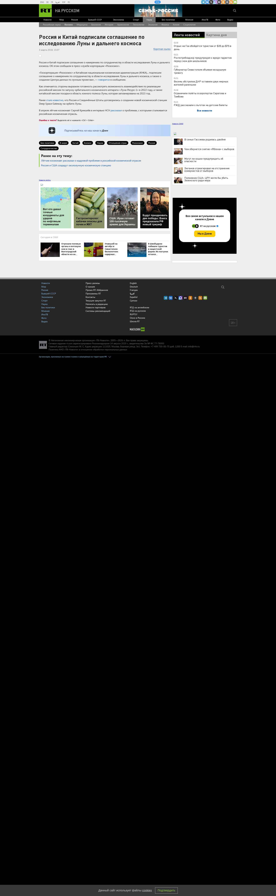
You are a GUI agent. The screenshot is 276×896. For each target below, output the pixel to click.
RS (69, 2)
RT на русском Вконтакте (207, 2)
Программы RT (93, 293)
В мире (63, 142)
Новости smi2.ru (45, 180)
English (133, 283)
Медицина (82, 24)
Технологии (138, 24)
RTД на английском (139, 307)
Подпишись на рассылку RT (235, 2)
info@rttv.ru (194, 346)
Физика (165, 24)
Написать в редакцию (97, 304)
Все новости (204, 110)
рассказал (116, 110)
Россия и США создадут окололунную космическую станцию (76, 165)
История (109, 24)
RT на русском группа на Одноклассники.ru (223, 2)
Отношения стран (118, 142)
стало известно (54, 100)
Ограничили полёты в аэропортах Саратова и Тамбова (200, 94)
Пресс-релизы (93, 283)
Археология (123, 24)
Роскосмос (137, 142)
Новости (47, 19)
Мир (61, 19)
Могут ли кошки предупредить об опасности (203, 159)
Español (133, 297)
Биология (96, 24)
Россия (74, 19)
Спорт (136, 19)
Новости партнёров (95, 307)
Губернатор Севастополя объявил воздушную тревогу (200, 71)
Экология (152, 24)
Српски (133, 300)
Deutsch (134, 286)
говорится (104, 79)
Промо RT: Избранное (97, 289)
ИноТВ (205, 19)
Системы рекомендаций (98, 310)
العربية (57, 2)
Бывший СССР (95, 19)
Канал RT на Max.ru (215, 2)
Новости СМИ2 (177, 123)
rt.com (69, 343)
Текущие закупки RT (96, 300)
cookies (147, 890)
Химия (176, 24)
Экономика (118, 19)
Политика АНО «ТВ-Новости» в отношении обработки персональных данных (88, 349)
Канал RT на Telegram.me (203, 2)
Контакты (90, 297)
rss (231, 2)
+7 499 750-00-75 (160, 346)
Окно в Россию (137, 317)
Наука (149, 19)
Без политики (168, 19)
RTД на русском (138, 310)
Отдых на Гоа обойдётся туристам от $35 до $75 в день (202, 47)
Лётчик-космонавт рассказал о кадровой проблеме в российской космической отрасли (91, 160)
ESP (63, 2)
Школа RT (135, 321)
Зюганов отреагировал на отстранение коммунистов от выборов (207, 169)
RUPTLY (133, 314)
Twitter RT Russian (211, 2)
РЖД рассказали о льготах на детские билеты (201, 105)
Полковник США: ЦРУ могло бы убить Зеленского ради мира (206, 179)
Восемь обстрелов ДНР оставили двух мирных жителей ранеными (201, 83)
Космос (69, 24)
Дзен (105, 130)
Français (134, 290)
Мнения (189, 19)
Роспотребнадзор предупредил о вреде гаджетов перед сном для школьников (203, 59)
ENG (42, 2)
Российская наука (52, 24)
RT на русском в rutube (219, 2)
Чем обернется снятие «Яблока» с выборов (209, 149)
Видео (230, 19)
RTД (157, 2)
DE (47, 2)
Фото (217, 19)
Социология (189, 24)
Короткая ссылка (161, 48)
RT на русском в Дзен (227, 2)
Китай (75, 142)
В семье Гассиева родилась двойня (205, 139)
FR (52, 2)
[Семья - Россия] (158, 10)
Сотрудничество (49, 148)
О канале (90, 286)
